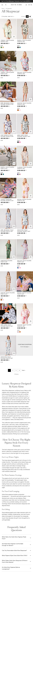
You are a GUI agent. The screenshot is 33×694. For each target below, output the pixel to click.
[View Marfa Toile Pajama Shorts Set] (20, 47)
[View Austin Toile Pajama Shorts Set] (20, 110)
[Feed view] (30, 16)
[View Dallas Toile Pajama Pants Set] (20, 267)
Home (3, 8)
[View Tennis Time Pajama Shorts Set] (3, 47)
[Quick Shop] (13, 36)
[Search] (5, 4)
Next (23, 370)
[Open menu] (2, 4)
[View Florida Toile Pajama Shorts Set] (20, 174)
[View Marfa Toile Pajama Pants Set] (3, 174)
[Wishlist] (29, 4)
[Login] (26, 4)
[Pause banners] (31, 1)
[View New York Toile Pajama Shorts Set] (20, 142)
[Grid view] (27, 16)
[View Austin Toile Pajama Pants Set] (3, 299)
